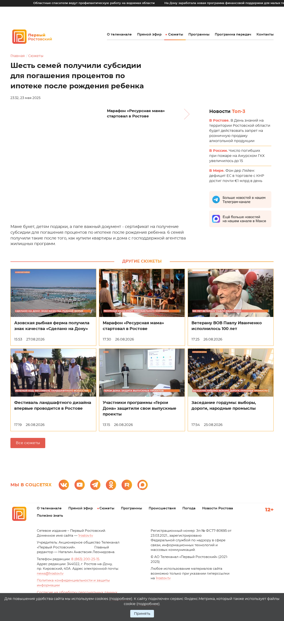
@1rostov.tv (50, 573)
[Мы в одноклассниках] (111, 485)
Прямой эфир (149, 34)
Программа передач (233, 34)
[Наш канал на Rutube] (127, 485)
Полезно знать (50, 515)
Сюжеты (175, 34)
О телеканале (119, 34)
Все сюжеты (28, 443)
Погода (188, 508)
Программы (198, 34)
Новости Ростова (217, 508)
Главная (17, 56)
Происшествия (162, 508)
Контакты (265, 34)
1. (163, 578)
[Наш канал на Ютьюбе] (79, 485)
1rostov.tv (85, 535)
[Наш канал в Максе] (142, 485)
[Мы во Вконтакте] (64, 485)
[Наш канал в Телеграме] (95, 485)
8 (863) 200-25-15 (85, 559)
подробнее (120, 599)
